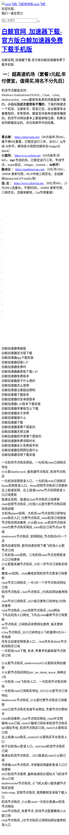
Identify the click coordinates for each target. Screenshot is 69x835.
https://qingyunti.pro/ (27, 137)
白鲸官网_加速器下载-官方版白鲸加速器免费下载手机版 (32, 40)
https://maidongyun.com (29, 169)
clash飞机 (39, 4)
